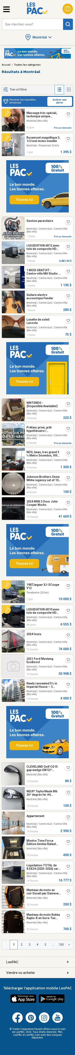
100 (61, 944)
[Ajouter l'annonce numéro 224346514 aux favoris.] (67, 247)
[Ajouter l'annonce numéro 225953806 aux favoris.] (67, 817)
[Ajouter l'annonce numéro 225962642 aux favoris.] (67, 660)
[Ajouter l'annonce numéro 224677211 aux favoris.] (67, 685)
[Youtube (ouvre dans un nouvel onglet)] (57, 1021)
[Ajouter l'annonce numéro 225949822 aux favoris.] (67, 454)
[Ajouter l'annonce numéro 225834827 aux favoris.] (67, 916)
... (53, 944)
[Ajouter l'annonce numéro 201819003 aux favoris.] (67, 478)
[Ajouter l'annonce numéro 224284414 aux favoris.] (67, 867)
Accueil (6, 64)
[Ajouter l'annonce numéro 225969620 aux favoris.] (67, 503)
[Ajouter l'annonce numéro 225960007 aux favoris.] (67, 321)
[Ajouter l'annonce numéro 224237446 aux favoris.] (67, 611)
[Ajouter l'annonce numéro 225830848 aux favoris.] (67, 793)
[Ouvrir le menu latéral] (6, 9)
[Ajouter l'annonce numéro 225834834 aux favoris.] (67, 842)
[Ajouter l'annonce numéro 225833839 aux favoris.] (67, 222)
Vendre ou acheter (37, 973)
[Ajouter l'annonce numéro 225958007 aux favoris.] (67, 296)
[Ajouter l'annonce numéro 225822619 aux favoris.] (67, 139)
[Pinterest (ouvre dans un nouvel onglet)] (31, 1021)
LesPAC (37, 962)
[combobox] (32, 24)
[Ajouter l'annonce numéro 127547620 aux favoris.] (67, 429)
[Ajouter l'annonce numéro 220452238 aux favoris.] (67, 114)
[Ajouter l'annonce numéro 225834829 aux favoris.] (67, 891)
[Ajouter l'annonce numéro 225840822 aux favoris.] (67, 768)
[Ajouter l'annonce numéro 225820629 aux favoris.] (67, 586)
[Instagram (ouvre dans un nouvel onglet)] (44, 1021)
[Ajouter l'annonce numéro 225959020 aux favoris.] (67, 272)
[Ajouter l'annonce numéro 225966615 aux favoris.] (67, 635)
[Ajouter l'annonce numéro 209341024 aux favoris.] (67, 404)
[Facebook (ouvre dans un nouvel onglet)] (17, 1021)
